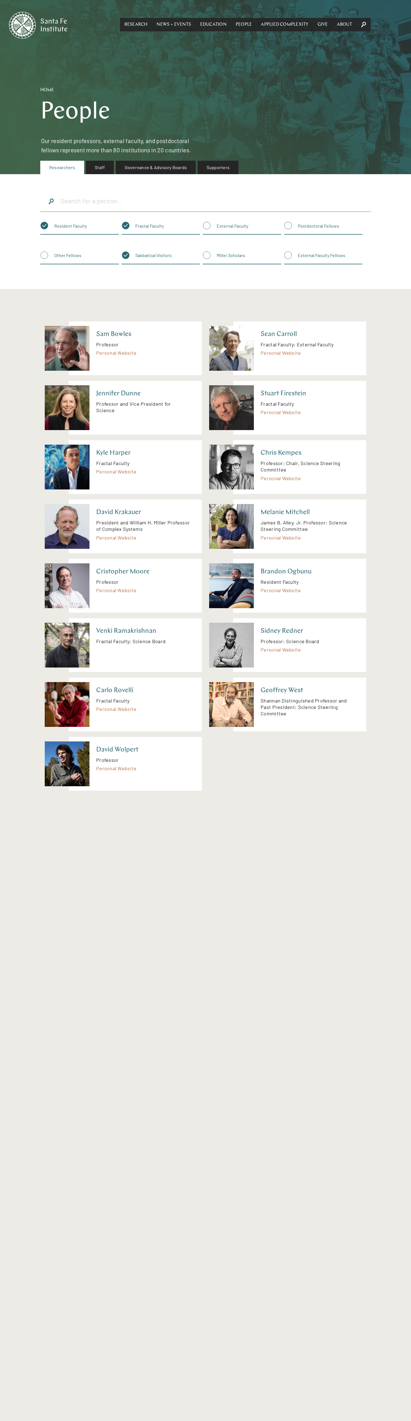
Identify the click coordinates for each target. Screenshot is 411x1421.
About (344, 24)
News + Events (174, 24)
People (244, 24)
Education (213, 24)
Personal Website (116, 353)
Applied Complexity (284, 24)
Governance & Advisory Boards (156, 167)
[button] (136, 24)
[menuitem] (62, 167)
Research (136, 24)
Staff (100, 167)
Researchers (62, 167)
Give (323, 24)
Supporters (218, 167)
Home (47, 90)
